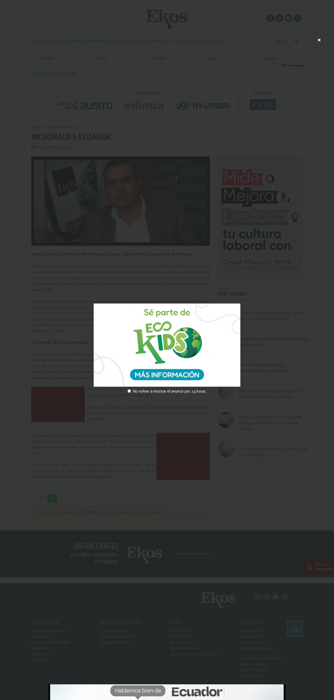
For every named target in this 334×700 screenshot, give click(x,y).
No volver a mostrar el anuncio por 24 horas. (169, 392)
